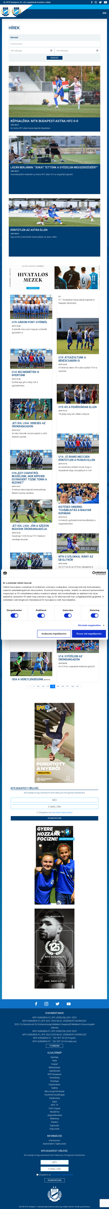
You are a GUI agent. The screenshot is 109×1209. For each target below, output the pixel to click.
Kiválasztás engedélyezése (54, 634)
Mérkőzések (54, 1067)
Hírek (54, 1060)
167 (77, 686)
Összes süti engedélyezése (89, 634)
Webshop (54, 1118)
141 (67, 686)
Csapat (54, 1064)
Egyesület (54, 1125)
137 (47, 686)
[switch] (41, 615)
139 (57, 686)
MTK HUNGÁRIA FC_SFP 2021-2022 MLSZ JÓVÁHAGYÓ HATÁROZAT (54, 1021)
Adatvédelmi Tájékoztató (54, 1143)
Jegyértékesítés (54, 1115)
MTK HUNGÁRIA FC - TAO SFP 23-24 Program (54, 1038)
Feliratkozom (54, 818)
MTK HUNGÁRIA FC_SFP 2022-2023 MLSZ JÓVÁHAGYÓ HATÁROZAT (54, 1034)
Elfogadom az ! (55, 812)
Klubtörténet (54, 1084)
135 (38, 686)
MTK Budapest (54, 1074)
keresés (54, 58)
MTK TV (54, 1105)
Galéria (54, 1088)
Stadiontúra (54, 1098)
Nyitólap (54, 1057)
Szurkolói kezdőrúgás (54, 1094)
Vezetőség (54, 1077)
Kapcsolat (54, 1129)
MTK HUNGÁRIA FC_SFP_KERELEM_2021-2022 (55, 1017)
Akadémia (54, 1112)
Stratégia (54, 1081)
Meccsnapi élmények (54, 1091)
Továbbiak (54, 1046)
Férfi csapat (54, 1108)
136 (42, 686)
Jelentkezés (54, 1071)
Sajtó (54, 1101)
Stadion (54, 1122)
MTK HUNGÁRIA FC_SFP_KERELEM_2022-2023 (55, 1031)
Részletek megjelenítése (89, 625)
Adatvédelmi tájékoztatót (61, 812)
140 (62, 686)
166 (72, 686)
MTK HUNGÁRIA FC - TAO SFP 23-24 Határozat (54, 1041)
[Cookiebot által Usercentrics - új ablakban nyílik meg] (94, 573)
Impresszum (54, 1140)
